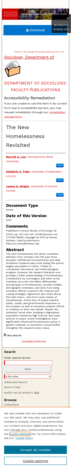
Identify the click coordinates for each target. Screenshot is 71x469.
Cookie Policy (24, 438)
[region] (35, 438)
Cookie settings (20, 434)
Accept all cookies (35, 450)
